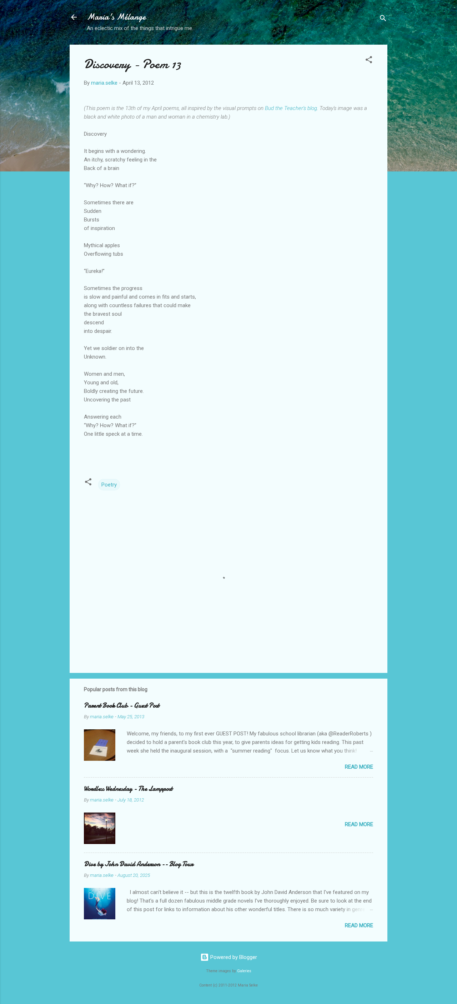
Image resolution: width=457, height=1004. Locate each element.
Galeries (244, 971)
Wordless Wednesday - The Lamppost (128, 788)
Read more (359, 767)
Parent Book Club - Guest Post (121, 705)
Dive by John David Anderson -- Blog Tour (138, 864)
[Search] (383, 19)
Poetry (109, 484)
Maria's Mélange (116, 17)
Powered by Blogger (233, 957)
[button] (369, 60)
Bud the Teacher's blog (291, 108)
